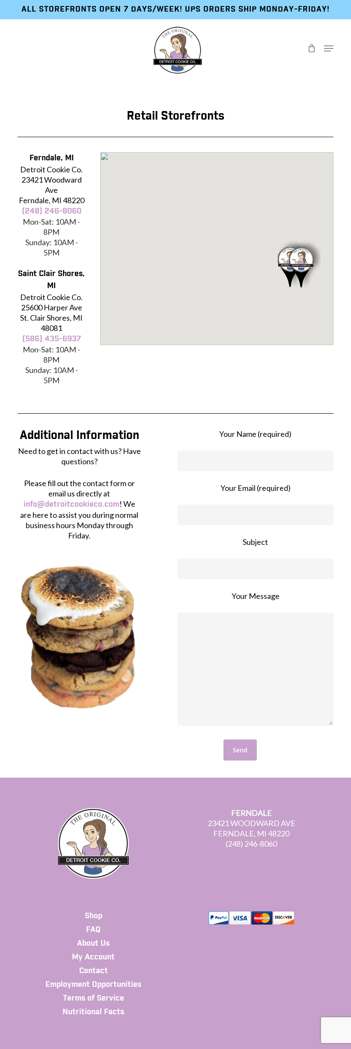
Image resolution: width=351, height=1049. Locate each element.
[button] (328, 48)
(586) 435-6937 (51, 339)
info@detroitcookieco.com (71, 504)
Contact (93, 971)
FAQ (93, 930)
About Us (93, 943)
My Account (93, 957)
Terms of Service (93, 998)
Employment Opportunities (93, 985)
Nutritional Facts (93, 1012)
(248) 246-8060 (51, 211)
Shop (93, 916)
